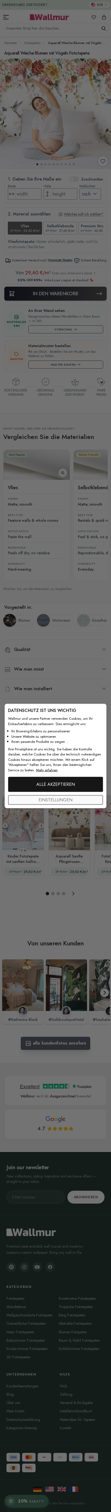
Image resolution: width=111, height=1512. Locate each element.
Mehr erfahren (47, 769)
